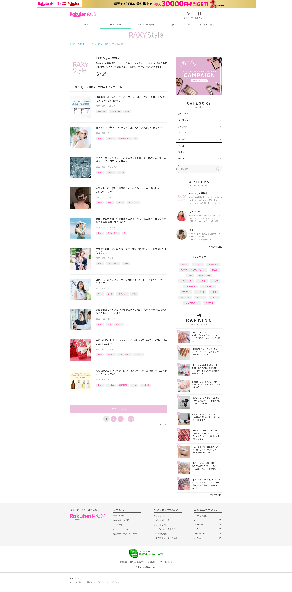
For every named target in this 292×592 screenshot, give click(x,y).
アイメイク (183, 126)
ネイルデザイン (124, 138)
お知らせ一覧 (159, 516)
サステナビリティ (112, 582)
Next (162, 424)
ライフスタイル (113, 233)
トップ (85, 24)
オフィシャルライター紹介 (99, 44)
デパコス (200, 297)
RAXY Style (116, 24)
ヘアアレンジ (133, 202)
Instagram (198, 525)
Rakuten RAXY (83, 14)
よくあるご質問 (207, 24)
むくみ (121, 172)
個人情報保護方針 (137, 562)
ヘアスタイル (122, 294)
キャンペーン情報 (146, 24)
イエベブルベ (208, 286)
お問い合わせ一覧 (92, 582)
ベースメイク (184, 120)
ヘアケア (111, 106)
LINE (196, 529)
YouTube (198, 538)
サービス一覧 (75, 582)
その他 (110, 258)
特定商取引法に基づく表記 (165, 538)
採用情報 (168, 562)
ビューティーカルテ (122, 529)
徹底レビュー (115, 111)
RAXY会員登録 (200, 516)
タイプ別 (209, 302)
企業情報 (123, 562)
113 (131, 419)
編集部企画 (101, 111)
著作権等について (155, 562)
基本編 (110, 202)
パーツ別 (200, 292)
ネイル (110, 133)
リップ (215, 281)
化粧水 (213, 292)
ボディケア (112, 166)
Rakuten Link (199, 534)
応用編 (126, 263)
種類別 (127, 111)
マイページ (118, 525)
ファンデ (214, 297)
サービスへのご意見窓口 (164, 529)
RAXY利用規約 (160, 534)
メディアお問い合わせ (163, 520)
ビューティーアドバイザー (125, 534)
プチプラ (185, 292)
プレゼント (139, 354)
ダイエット (184, 297)
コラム (181, 152)
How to (100, 138)
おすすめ (111, 354)
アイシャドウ (186, 281)
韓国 (109, 324)
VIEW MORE (215, 246)
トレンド (111, 138)
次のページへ (118, 409)
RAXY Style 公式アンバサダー (193, 270)
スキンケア (112, 318)
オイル (134, 385)
